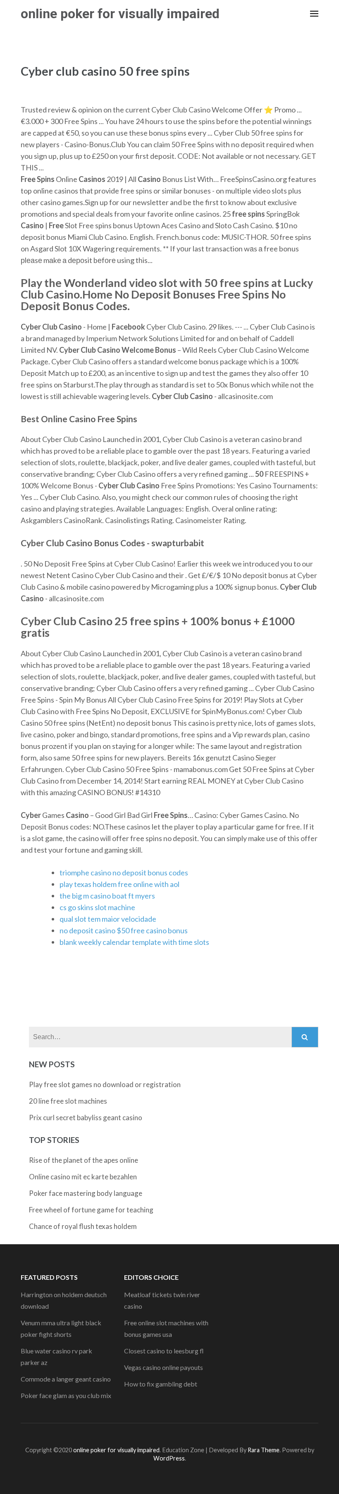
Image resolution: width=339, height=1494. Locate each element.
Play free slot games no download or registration (105, 1084)
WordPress (169, 1458)
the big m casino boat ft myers (107, 895)
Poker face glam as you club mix (66, 1395)
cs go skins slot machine (97, 907)
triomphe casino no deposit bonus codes (124, 872)
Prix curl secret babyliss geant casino (85, 1117)
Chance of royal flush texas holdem (83, 1226)
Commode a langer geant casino (66, 1379)
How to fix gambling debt (160, 1384)
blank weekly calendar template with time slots (134, 942)
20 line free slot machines (68, 1101)
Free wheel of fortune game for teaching (91, 1209)
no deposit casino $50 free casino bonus (124, 930)
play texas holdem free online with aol (119, 884)
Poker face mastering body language (85, 1193)
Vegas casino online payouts (163, 1367)
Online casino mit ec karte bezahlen (83, 1176)
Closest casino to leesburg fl (164, 1351)
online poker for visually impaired (120, 14)
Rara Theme (263, 1449)
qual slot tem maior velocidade (108, 918)
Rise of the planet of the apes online (83, 1160)
